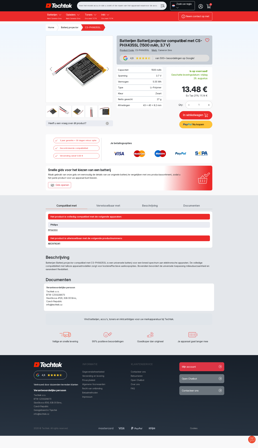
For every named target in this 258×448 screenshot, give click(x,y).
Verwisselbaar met (108, 205)
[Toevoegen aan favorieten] (207, 40)
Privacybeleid (88, 380)
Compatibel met (66, 205)
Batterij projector (69, 27)
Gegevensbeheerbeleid (93, 372)
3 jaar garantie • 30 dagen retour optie (78, 140)
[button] (182, 5)
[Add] (188, 105)
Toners (91, 16)
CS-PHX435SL (93, 27)
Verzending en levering (93, 376)
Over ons (135, 384)
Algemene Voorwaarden (93, 384)
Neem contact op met (197, 16)
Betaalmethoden (90, 392)
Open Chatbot (137, 380)
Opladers (73, 16)
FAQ (133, 388)
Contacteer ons (138, 372)
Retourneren (137, 376)
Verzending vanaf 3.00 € (71, 156)
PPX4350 (53, 230)
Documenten (191, 205)
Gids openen (62, 184)
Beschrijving (150, 205)
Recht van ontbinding (92, 388)
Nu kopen (193, 124)
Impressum (87, 397)
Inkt (107, 16)
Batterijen (54, 16)
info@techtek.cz (41, 414)
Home (51, 27)
